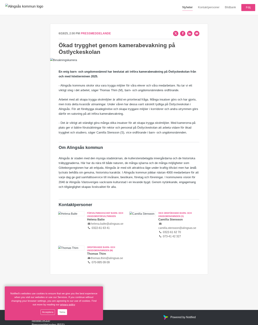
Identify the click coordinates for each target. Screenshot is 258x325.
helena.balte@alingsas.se (107, 223)
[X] (175, 33)
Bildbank (230, 7)
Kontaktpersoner (209, 7)
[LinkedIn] (189, 33)
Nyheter (187, 7)
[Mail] (196, 33)
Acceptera (47, 312)
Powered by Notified (183, 317)
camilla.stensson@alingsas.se (177, 227)
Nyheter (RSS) (41, 320)
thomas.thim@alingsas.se (107, 258)
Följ (248, 7)
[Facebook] (182, 33)
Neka (62, 312)
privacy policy (67, 304)
